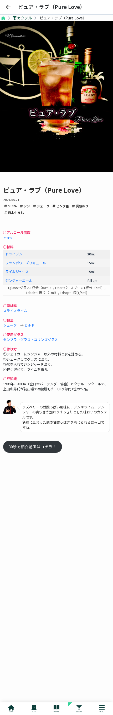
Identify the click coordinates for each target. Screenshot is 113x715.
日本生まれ (15, 212)
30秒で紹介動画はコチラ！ (32, 446)
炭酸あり (81, 206)
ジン (26, 206)
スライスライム (15, 310)
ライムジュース (17, 271)
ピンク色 (62, 206)
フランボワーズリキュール (25, 262)
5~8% (12, 206)
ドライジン (13, 253)
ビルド (29, 325)
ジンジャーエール (18, 280)
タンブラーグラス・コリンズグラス (30, 339)
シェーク (42, 206)
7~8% (7, 237)
